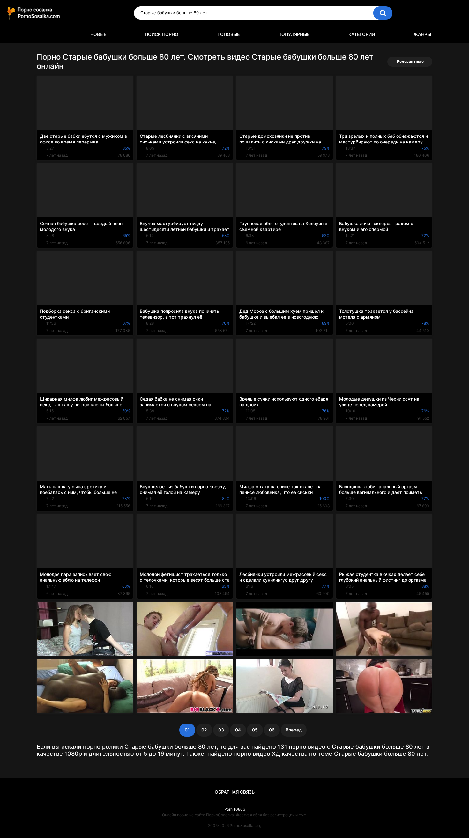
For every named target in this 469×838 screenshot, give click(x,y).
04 (238, 729)
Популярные (293, 34)
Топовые (228, 34)
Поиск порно (161, 34)
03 (221, 729)
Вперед (294, 729)
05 (255, 729)
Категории (361, 34)
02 (204, 729)
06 (272, 729)
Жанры (422, 34)
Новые (98, 34)
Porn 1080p (234, 809)
